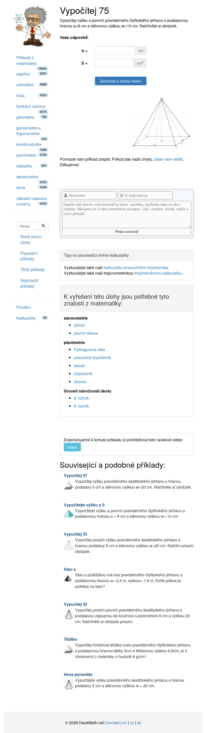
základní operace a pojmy (31, 201)
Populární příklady (29, 256)
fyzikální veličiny (31, 107)
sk (139, 722)
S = (84, 63)
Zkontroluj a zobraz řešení (120, 80)
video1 (72, 447)
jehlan (79, 325)
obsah (79, 365)
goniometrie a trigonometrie (31, 132)
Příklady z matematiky (31, 62)
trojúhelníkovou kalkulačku (158, 273)
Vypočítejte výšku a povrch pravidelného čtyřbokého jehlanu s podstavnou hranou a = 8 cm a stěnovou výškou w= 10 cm (124, 510)
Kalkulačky (31, 318)
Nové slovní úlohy (30, 239)
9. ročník (81, 406)
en (125, 722)
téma (31, 187)
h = (84, 51)
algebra (31, 74)
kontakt (113, 722)
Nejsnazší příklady (29, 283)
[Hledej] (43, 226)
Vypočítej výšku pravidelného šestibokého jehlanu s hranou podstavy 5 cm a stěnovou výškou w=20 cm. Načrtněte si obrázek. (128, 481)
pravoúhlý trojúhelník (92, 357)
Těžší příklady (32, 269)
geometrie (31, 117)
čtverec (80, 381)
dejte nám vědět (168, 159)
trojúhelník (83, 373)
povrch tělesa (86, 333)
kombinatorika (31, 145)
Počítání (23, 307)
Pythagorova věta (89, 349)
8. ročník (81, 398)
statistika (31, 166)
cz (132, 722)
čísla (31, 95)
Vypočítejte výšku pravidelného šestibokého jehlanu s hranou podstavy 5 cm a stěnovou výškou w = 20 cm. (124, 680)
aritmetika (31, 85)
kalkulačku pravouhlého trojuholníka (136, 267)
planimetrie (31, 155)
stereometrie (31, 178)
